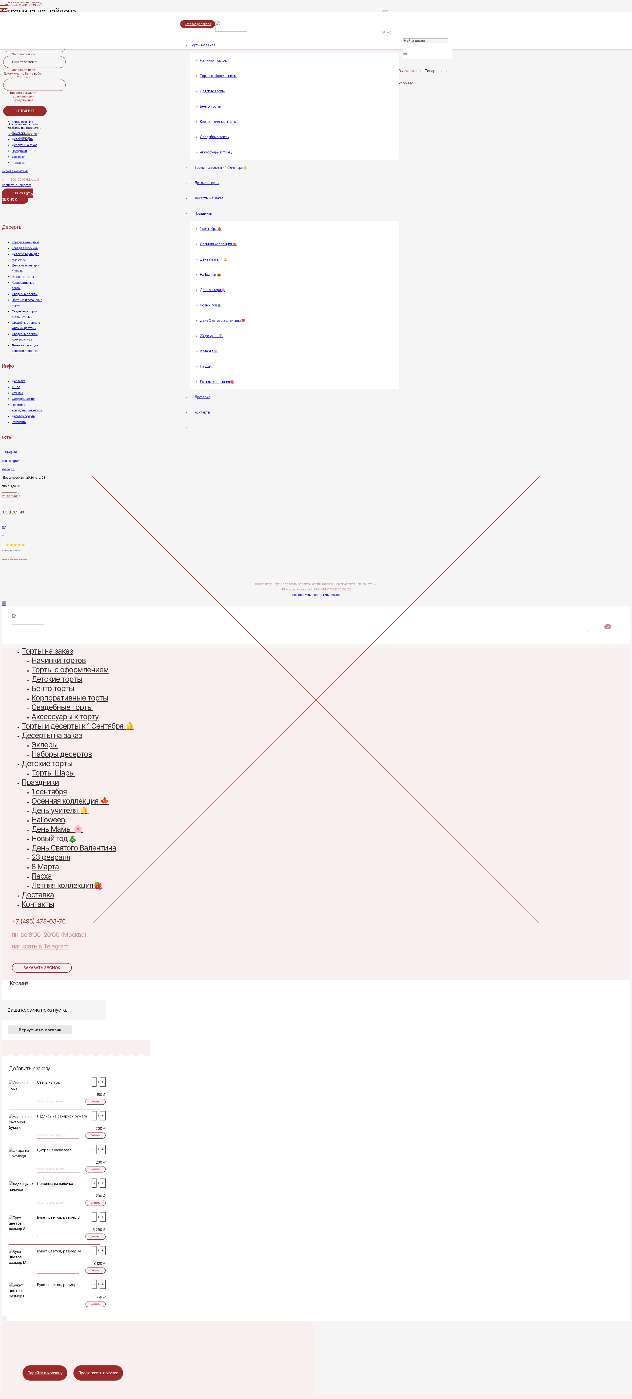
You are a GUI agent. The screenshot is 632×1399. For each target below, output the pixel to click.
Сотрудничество (23, 399)
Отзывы (17, 393)
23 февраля (51, 858)
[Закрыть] (405, 54)
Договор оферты (23, 416)
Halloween (48, 820)
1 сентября (49, 792)
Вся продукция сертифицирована (316, 595)
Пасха (42, 876)
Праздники (19, 151)
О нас (16, 387)
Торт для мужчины (25, 248)
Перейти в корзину (45, 1372)
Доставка (18, 157)
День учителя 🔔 (60, 811)
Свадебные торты (25, 294)
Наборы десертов (62, 754)
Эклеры (45, 745)
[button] (4, 603)
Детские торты (22, 139)
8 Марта (45, 867)
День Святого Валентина (74, 848)
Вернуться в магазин (40, 1029)
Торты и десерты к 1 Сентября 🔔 (78, 726)
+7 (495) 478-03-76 (15, 171)
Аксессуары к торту (65, 717)
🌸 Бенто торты (23, 277)
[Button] (3, 52)
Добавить (95, 1101)
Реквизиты (19, 422)
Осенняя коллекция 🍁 (70, 801)
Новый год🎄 (54, 839)
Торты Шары (53, 773)
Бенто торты (53, 689)
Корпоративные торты (70, 698)
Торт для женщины (25, 242)
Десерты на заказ (24, 145)
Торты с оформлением (70, 670)
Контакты (18, 163)
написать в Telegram (16, 185)
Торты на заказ (22, 122)
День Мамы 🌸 (57, 829)
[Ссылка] (269, 30)
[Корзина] (402, 62)
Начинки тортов (59, 661)
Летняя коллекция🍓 (67, 886)
